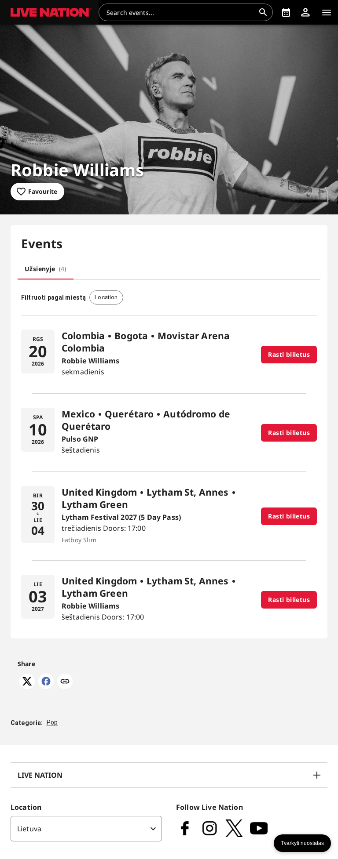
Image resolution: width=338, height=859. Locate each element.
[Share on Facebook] (46, 686)
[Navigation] (326, 12)
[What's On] (286, 12)
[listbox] (86, 828)
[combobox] (180, 12)
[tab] (45, 268)
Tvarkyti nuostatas (302, 843)
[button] (49, 12)
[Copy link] (65, 682)
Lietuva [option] (29, 829)
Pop (52, 722)
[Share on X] (27, 686)
